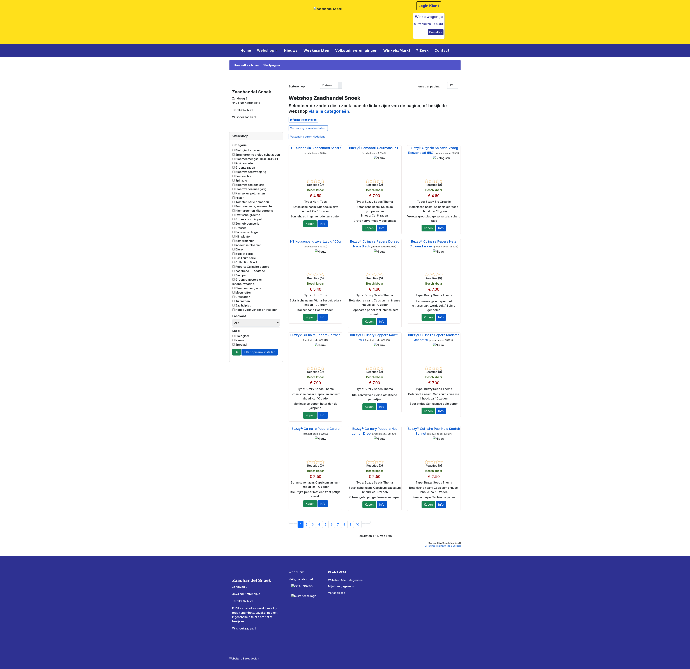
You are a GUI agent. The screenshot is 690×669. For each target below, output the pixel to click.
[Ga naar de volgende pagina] (363, 522)
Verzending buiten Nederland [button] (307, 136)
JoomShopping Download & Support (443, 546)
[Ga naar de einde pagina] (368, 522)
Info (322, 224)
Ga (236, 352)
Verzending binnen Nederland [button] (308, 128)
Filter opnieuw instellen (259, 352)
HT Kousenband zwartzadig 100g (315, 241)
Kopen (310, 224)
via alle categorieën (329, 111)
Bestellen (435, 32)
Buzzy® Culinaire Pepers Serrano (315, 335)
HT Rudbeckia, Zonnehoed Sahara (315, 148)
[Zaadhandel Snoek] (345, 19)
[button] (267, 50)
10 (357, 524)
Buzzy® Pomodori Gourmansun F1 (374, 148)
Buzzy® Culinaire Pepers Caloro (315, 429)
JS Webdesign (250, 658)
